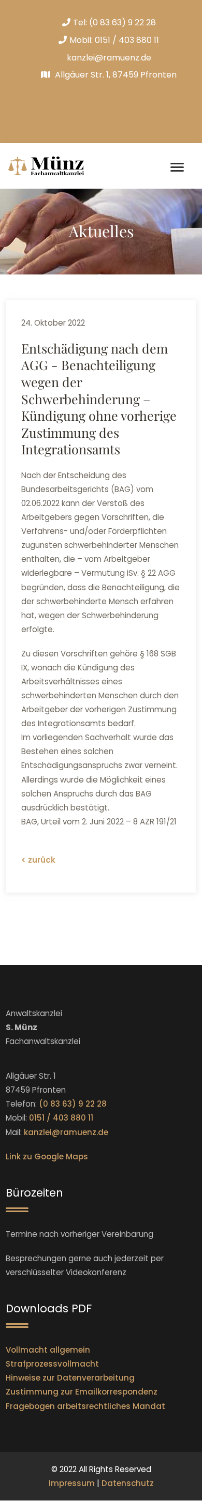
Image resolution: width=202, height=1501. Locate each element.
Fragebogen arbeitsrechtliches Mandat (85, 1406)
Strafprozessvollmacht (52, 1363)
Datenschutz (128, 1483)
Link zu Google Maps (47, 1156)
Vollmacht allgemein (48, 1349)
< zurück (38, 859)
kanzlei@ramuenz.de (109, 58)
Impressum (72, 1483)
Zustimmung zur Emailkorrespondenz (81, 1391)
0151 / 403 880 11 (127, 40)
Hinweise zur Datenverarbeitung (70, 1377)
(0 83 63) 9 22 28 (122, 22)
